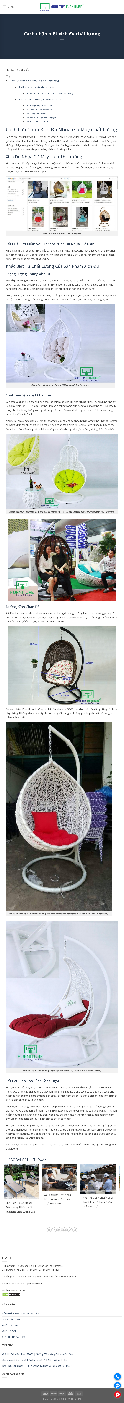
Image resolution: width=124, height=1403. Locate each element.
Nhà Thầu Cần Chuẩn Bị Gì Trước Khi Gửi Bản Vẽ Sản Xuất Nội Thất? (37, 1365)
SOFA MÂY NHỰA (11, 1319)
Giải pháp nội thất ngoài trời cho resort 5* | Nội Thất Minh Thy (34, 1359)
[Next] (113, 1193)
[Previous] (10, 1193)
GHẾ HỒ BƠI (9, 1330)
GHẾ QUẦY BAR (10, 1325)
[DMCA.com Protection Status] (11, 1294)
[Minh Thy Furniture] (62, 6)
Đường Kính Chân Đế (38, 113)
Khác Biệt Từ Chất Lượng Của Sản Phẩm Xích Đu (41, 99)
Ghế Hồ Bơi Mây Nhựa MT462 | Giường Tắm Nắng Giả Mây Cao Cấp (37, 1354)
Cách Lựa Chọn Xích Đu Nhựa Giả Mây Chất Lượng (35, 80)
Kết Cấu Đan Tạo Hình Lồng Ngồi (43, 118)
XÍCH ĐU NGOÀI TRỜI (14, 1336)
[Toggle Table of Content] (8, 76)
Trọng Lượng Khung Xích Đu (41, 105)
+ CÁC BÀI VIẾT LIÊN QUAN (40, 122)
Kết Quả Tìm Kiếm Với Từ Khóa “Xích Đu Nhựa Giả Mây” (52, 93)
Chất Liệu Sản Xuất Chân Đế (41, 110)
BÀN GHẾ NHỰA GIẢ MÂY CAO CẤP (20, 1313)
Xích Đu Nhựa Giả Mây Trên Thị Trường (37, 87)
